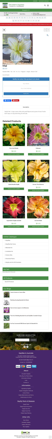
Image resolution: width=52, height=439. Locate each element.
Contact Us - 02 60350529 (16, 6)
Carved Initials (38, 220)
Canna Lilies (9, 255)
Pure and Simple (13, 148)
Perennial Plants (10, 258)
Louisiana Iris (9, 251)
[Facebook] (25, 347)
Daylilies (8, 240)
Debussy (38, 148)
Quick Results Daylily (13, 184)
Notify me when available (14, 154)
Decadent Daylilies (16, 5)
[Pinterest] (27, 347)
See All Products (9, 281)
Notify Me (26, 93)
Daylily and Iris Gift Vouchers (13, 262)
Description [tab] (26, 107)
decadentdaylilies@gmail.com (26, 359)
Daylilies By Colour (11, 244)
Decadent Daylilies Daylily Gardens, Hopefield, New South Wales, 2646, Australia (26, 356)
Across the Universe (38, 184)
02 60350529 (29, 362)
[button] (44, 5)
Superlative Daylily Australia (14, 220)
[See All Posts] (4, 29)
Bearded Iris (9, 247)
